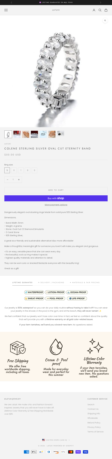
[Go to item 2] (17, 134)
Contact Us (93, 409)
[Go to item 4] (34, 134)
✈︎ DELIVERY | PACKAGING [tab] (51, 282)
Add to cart (56, 190)
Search (91, 404)
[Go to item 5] (43, 134)
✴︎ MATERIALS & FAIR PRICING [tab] (85, 282)
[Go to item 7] (60, 133)
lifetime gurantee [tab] (22, 282)
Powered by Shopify (64, 446)
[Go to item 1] (8, 134)
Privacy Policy (94, 427)
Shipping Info (94, 413)
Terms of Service (96, 431)
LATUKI (7, 144)
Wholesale (93, 418)
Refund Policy (94, 422)
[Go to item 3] (26, 134)
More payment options (56, 204)
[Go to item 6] (52, 134)
